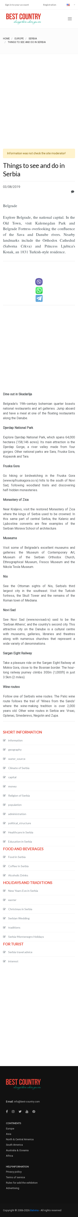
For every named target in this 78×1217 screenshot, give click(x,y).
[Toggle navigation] (70, 18)
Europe (19, 38)
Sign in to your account (17, 4)
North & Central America (20, 1139)
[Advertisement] (39, 95)
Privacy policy (14, 1171)
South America (14, 1144)
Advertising (12, 1188)
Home (6, 38)
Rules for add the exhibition (22, 1182)
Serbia (33, 38)
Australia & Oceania (17, 1150)
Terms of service (15, 1177)
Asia (8, 1133)
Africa (9, 1155)
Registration (49, 4)
